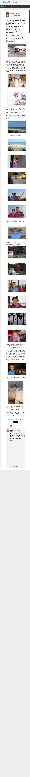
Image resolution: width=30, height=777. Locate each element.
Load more (15, 466)
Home (10, 6)
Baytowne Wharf (11, 244)
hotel (7, 62)
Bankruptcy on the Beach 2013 (15, 14)
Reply (11, 440)
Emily (11, 430)
